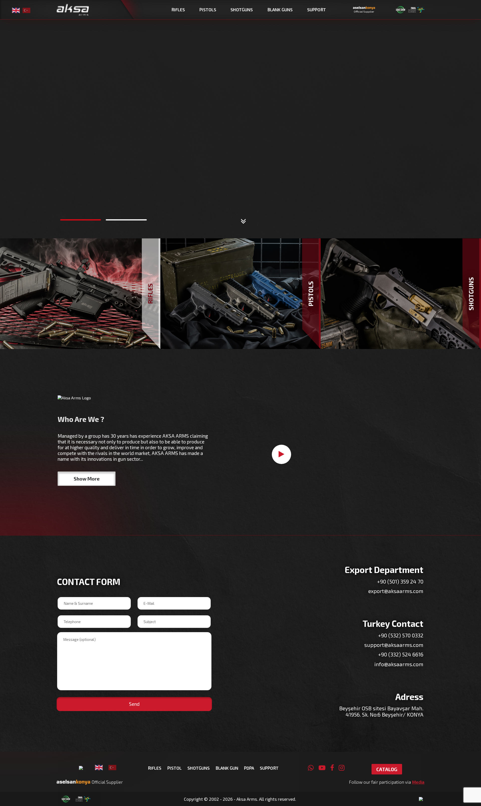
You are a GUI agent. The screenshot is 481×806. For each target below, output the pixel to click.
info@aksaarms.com (398, 664)
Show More (87, 479)
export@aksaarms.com (395, 591)
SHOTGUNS (198, 767)
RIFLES (154, 767)
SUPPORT (269, 767)
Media (418, 781)
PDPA (249, 767)
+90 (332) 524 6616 (400, 654)
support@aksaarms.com (393, 645)
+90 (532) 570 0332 (400, 635)
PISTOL (174, 767)
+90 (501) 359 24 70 (400, 581)
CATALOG (386, 769)
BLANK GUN (226, 767)
